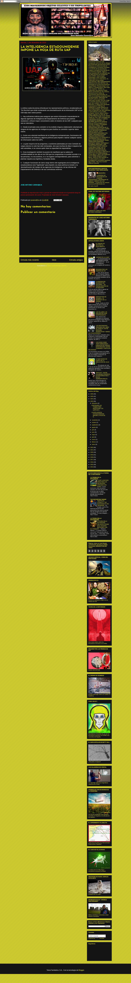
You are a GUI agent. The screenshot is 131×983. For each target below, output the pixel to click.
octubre (94, 422)
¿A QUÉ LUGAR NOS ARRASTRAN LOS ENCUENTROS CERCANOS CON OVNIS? (103, 483)
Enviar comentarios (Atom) (56, 266)
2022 (92, 447)
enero (94, 444)
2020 (92, 452)
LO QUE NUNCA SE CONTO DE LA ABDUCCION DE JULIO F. (102, 361)
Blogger (81, 970)
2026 (92, 394)
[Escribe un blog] (56, 200)
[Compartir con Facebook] (59, 200)
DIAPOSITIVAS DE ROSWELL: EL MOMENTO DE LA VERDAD (101, 299)
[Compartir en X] (58, 200)
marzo (94, 439)
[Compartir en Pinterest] (61, 200)
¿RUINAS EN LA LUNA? (102, 257)
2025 (92, 396)
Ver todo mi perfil (93, 186)
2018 (92, 457)
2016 (92, 462)
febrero (94, 442)
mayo (93, 434)
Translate (101, 938)
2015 (92, 464)
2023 (92, 401)
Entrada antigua (76, 260)
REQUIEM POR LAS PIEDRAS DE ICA (101, 270)
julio (93, 429)
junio (93, 432)
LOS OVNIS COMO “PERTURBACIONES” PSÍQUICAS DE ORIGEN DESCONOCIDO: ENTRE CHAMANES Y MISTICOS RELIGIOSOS (99, 346)
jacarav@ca (101, 173)
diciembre (95, 403)
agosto (94, 427)
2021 (92, 450)
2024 (92, 398)
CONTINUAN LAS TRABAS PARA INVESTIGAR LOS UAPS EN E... (97, 408)
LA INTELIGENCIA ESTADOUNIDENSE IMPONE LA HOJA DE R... (98, 415)
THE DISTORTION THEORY (98, 499)
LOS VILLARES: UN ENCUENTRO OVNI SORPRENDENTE (101, 313)
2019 (92, 454)
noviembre (95, 420)
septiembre (95, 425)
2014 (92, 467)
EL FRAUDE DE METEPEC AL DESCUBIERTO (100, 245)
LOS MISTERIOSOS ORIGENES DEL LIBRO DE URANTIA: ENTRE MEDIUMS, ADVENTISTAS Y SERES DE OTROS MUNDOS (99, 329)
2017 (92, 459)
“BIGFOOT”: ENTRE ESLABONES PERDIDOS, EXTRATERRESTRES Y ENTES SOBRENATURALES (103, 375)
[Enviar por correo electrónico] (54, 200)
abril (93, 437)
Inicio (54, 260)
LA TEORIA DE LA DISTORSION (95, 478)
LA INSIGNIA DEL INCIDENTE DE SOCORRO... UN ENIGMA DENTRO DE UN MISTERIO (102, 284)
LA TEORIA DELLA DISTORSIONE (95, 519)
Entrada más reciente (30, 260)
